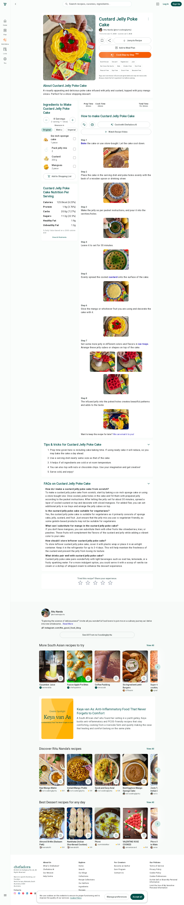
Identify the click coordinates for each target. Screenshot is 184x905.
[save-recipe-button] (102, 40)
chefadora (22, 866)
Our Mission (48, 873)
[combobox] (100, 4)
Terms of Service (157, 866)
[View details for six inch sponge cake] (45, 139)
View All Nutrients (59, 237)
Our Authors (84, 883)
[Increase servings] (73, 120)
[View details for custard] (46, 158)
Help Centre (48, 876)
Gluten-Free (127, 66)
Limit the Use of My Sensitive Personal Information (162, 886)
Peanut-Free (104, 70)
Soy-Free (115, 70)
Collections (83, 876)
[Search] (66, 4)
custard (113, 277)
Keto (118, 66)
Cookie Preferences (158, 876)
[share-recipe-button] (109, 40)
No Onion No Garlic (107, 66)
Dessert (114, 62)
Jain (133, 62)
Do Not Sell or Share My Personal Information (163, 881)
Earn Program (120, 869)
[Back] (15, 4)
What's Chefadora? (51, 866)
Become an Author (122, 866)
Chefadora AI (48, 869)
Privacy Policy (155, 869)
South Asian (104, 62)
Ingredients (83, 887)
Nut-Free (138, 66)
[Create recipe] (158, 4)
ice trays (143, 344)
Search (82, 869)
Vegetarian (124, 62)
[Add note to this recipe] (84, 125)
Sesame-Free (136, 70)
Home (81, 866)
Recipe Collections (87, 880)
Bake (84, 143)
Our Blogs (83, 873)
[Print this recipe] (92, 125)
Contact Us (119, 873)
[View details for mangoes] (46, 167)
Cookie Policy (155, 873)
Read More (68, 624)
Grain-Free (125, 70)
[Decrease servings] (46, 120)
